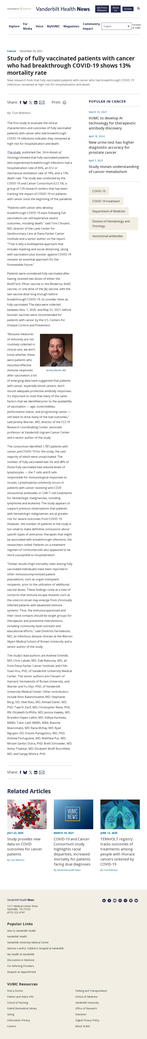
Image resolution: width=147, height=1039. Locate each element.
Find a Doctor (15, 990)
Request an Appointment (21, 972)
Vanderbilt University (87, 1002)
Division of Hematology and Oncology (111, 223)
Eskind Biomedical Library (22, 1008)
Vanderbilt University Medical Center (28, 942)
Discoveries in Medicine (20, 960)
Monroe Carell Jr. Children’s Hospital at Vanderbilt (35, 948)
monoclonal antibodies (107, 236)
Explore (14, 26)
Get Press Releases (102, 9)
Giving (10, 1014)
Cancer (11, 51)
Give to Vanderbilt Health (21, 930)
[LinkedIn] (131, 900)
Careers (11, 1026)
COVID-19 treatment (106, 201)
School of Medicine (86, 996)
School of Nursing (17, 1002)
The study (14, 152)
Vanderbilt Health (17, 936)
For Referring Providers (20, 966)
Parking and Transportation (91, 990)
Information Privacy (18, 1020)
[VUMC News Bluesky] (136, 900)
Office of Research (86, 1008)
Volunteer (80, 1014)
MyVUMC (53, 26)
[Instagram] (120, 900)
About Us (116, 9)
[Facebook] (109, 900)
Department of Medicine (108, 211)
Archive (128, 8)
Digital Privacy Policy (87, 1020)
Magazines (71, 26)
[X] (125, 900)
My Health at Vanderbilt (20, 954)
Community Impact (91, 26)
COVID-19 (98, 191)
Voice (39, 26)
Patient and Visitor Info (20, 996)
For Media (27, 26)
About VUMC (82, 1026)
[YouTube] (115, 900)
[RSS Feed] (104, 900)
